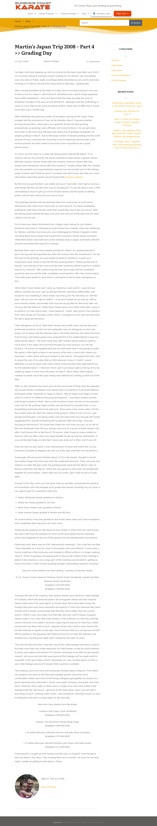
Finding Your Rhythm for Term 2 (126, 113)
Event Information (120, 75)
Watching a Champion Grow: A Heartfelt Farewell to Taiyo (127, 104)
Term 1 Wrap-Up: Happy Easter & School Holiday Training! (127, 122)
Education (116, 70)
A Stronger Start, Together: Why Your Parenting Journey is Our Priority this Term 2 (127, 144)
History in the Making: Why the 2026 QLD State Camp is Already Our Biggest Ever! (127, 133)
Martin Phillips (48, 787)
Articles (115, 60)
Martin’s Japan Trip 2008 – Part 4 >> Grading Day (54, 49)
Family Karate (118, 80)
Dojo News (117, 65)
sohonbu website (74, 177)
